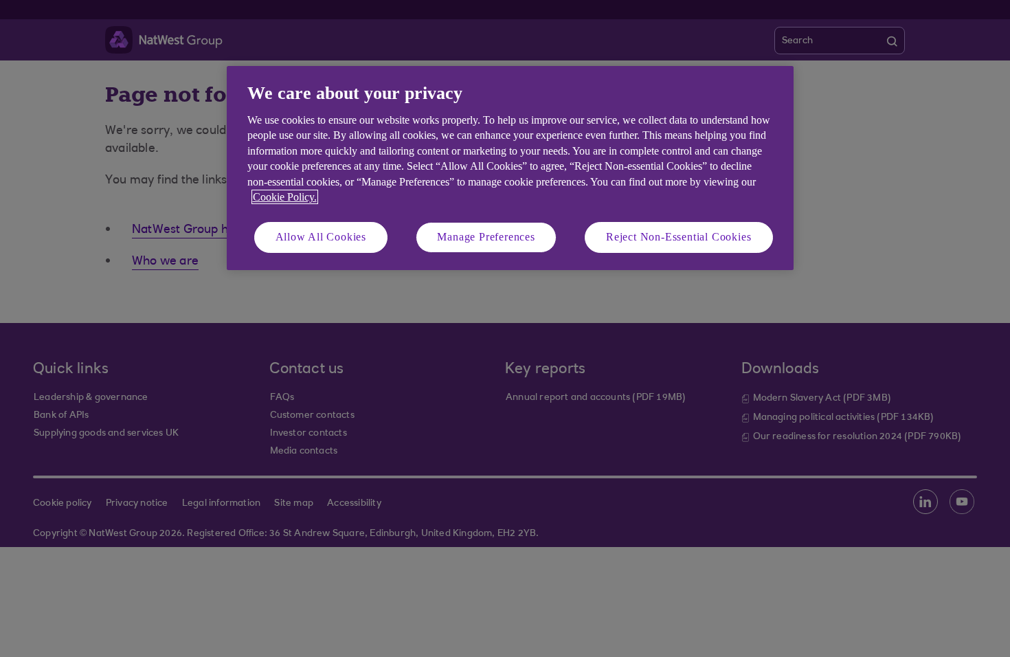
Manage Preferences (486, 237)
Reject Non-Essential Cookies (678, 237)
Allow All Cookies (321, 237)
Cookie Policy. (285, 197)
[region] (510, 168)
